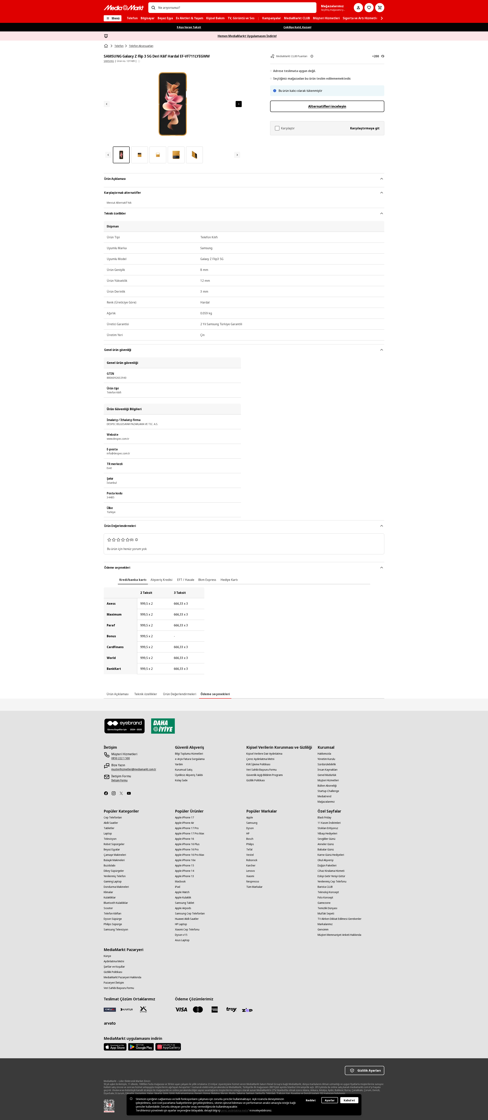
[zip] (248, 1010)
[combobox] (235, 7)
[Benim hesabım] (358, 7)
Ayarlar (330, 1100)
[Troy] (231, 1009)
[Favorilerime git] (369, 7)
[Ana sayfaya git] (124, 7)
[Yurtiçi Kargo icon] (143, 1009)
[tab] (133, 579)
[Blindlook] (125, 726)
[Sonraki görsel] (239, 104)
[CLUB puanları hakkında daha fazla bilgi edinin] (312, 56)
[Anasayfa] (106, 46)
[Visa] (181, 1009)
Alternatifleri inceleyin (327, 106)
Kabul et (349, 1100)
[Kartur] (126, 1009)
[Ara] (153, 7)
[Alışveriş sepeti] (379, 7)
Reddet (311, 1100)
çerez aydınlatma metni (234, 1110)
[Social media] (107, 793)
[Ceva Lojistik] (110, 1009)
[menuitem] (132, 18)
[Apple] (115, 1047)
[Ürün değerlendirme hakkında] (136, 540)
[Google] (141, 1047)
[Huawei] (168, 1047)
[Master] (198, 1009)
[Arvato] (110, 1023)
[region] (244, 630)
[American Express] (215, 1009)
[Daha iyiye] (163, 726)
